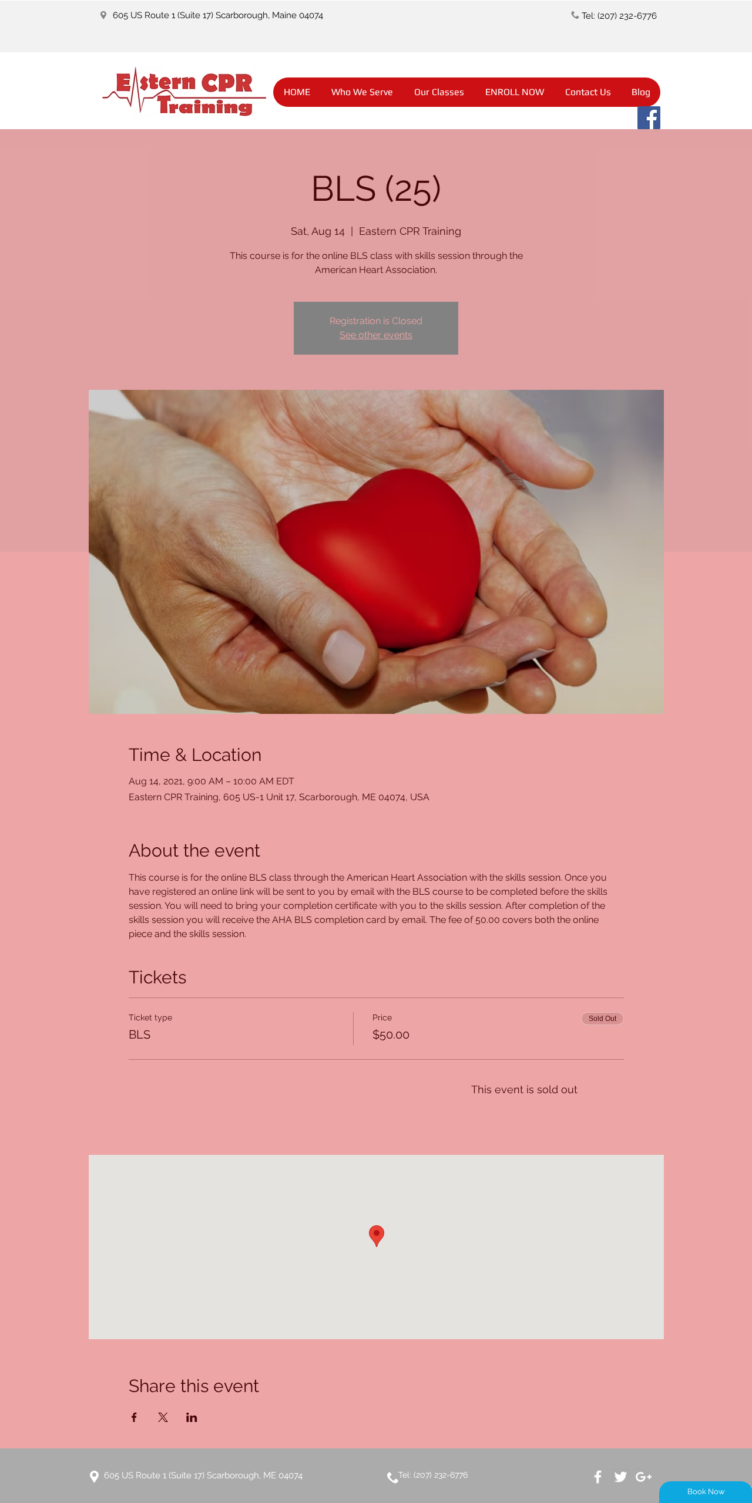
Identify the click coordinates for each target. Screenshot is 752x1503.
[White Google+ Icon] (643, 1476)
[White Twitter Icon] (620, 1476)
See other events (376, 335)
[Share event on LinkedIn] (191, 1417)
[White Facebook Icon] (597, 1476)
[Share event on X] (163, 1417)
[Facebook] (648, 117)
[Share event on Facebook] (134, 1417)
